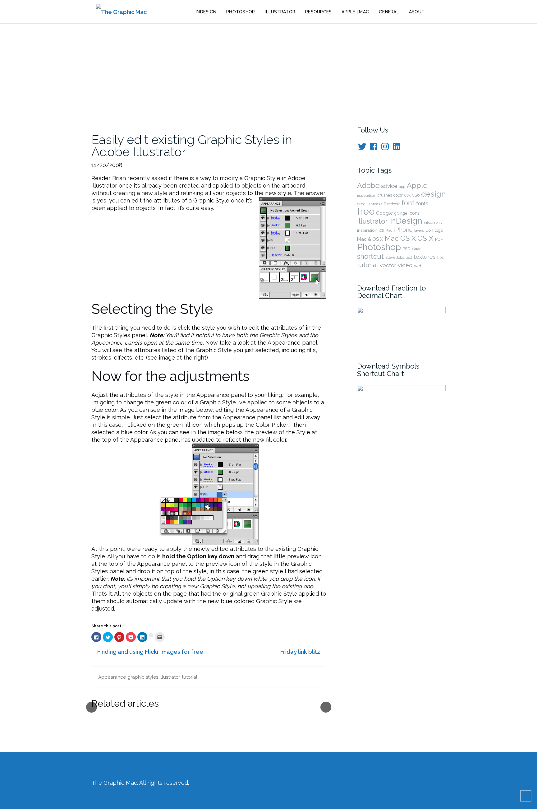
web (418, 265)
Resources (318, 11)
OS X (425, 238)
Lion (429, 230)
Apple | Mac (355, 11)
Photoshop (240, 11)
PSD (406, 248)
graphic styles (142, 677)
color (398, 195)
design (433, 193)
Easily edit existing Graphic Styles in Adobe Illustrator (191, 145)
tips (440, 257)
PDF (439, 239)
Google (384, 213)
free (365, 211)
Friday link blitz (300, 652)
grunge (400, 213)
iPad (388, 231)
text (409, 257)
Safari (416, 249)
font (408, 203)
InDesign (206, 11)
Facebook (392, 204)
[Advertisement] (268, 70)
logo (439, 230)
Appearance (112, 677)
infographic (433, 222)
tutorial (189, 677)
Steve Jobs (394, 257)
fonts (422, 203)
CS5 (407, 195)
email (362, 204)
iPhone (403, 229)
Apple (417, 185)
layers (419, 230)
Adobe (368, 185)
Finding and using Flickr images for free (150, 652)
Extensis (375, 204)
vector (388, 265)
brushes (384, 195)
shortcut (370, 256)
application (366, 195)
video (405, 265)
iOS (381, 230)
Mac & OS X (370, 239)
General (389, 11)
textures (425, 256)
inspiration (367, 230)
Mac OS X (400, 238)
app (402, 186)
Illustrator (280, 11)
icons (414, 213)
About (417, 11)
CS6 (416, 195)
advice (389, 186)
